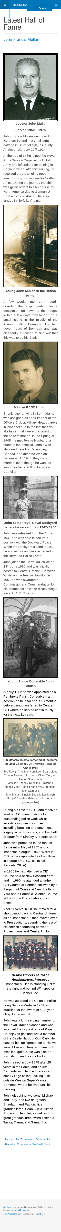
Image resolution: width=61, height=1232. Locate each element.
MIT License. (23, 1209)
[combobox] (31, 4)
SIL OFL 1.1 (41, 1213)
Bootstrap (7, 1207)
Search (45, 8)
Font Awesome (10, 1213)
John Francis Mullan (21, 39)
